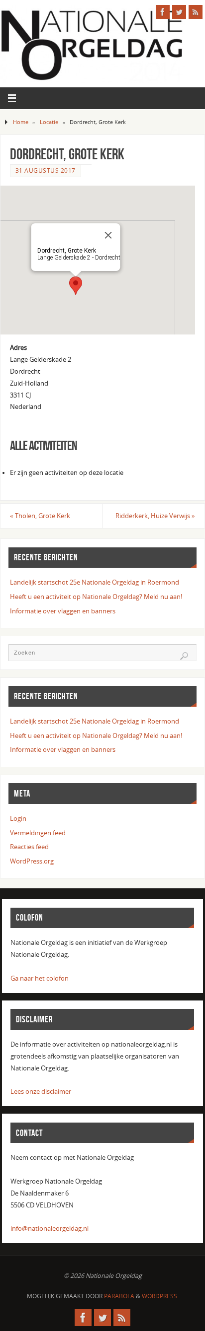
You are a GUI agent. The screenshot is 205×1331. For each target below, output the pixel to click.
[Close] (108, 235)
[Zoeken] (184, 656)
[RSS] (196, 12)
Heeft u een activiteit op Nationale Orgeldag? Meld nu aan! (96, 597)
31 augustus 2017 (45, 170)
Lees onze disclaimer (40, 1091)
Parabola (119, 1296)
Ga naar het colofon (39, 978)
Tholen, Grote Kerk (40, 516)
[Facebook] (163, 12)
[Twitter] (179, 12)
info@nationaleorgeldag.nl (49, 1228)
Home (20, 122)
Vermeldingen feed (38, 833)
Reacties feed (29, 847)
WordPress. (160, 1296)
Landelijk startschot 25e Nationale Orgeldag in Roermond (94, 582)
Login (18, 818)
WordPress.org (32, 861)
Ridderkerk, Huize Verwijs (155, 516)
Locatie (49, 122)
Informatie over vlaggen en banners (62, 611)
